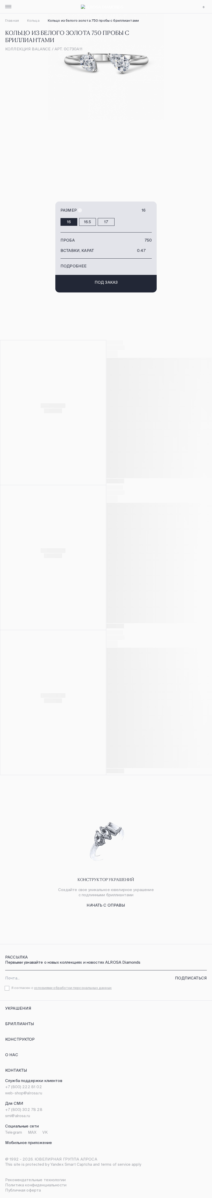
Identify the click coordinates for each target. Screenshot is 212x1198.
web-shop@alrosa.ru (23, 1093)
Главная (12, 20)
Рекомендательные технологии (35, 1180)
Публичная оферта (23, 1190)
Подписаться (191, 978)
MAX (32, 1132)
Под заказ (106, 282)
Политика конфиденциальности (35, 1185)
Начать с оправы (106, 905)
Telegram (13, 1132)
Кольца (33, 20)
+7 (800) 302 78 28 (23, 1109)
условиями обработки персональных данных (73, 988)
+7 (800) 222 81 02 (23, 1087)
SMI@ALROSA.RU (17, 1116)
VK (45, 1132)
